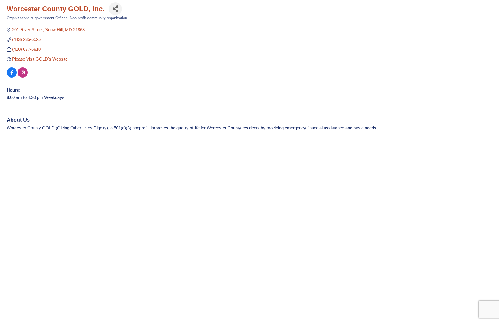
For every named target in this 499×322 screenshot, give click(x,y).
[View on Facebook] (12, 76)
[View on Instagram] (23, 76)
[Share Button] (115, 8)
